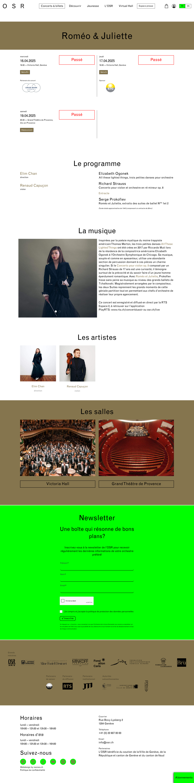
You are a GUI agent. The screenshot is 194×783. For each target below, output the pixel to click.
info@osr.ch (106, 742)
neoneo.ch (38, 767)
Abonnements (184, 777)
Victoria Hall (57, 484)
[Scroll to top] (188, 777)
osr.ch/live (153, 310)
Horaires (31, 718)
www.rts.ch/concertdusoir (127, 310)
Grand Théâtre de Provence (136, 484)
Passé (77, 60)
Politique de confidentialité (32, 770)
